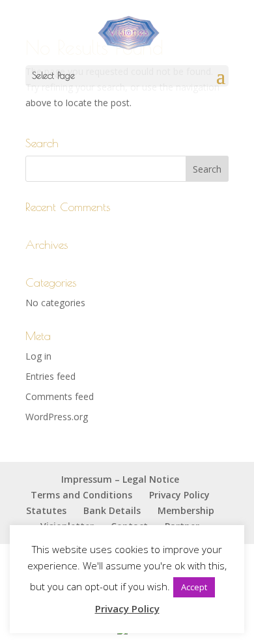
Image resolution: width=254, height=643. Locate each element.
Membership (186, 510)
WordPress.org (56, 416)
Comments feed (59, 396)
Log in (38, 356)
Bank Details (112, 510)
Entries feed (50, 376)
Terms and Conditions (81, 495)
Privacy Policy (179, 495)
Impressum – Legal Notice (120, 479)
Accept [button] (194, 587)
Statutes (46, 510)
